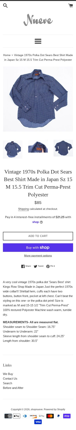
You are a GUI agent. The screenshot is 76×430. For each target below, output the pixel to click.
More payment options (38, 255)
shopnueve (37, 409)
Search (7, 383)
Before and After (13, 387)
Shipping (23, 208)
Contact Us (10, 378)
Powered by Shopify (54, 409)
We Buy (8, 374)
